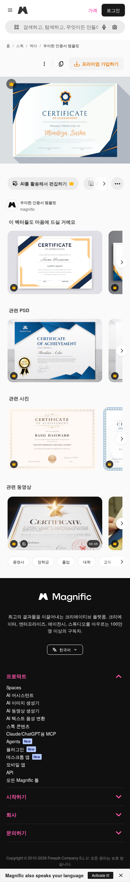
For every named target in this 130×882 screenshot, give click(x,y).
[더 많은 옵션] (44, 63)
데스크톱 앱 (23, 757)
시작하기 (16, 796)
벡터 (33, 45)
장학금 (43, 561)
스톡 (20, 45)
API (9, 772)
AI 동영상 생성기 (22, 710)
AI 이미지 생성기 (22, 702)
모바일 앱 (15, 764)
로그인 (113, 10)
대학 (87, 561)
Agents (18, 741)
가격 (92, 10)
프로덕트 (16, 676)
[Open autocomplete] (14, 27)
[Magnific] (65, 598)
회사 (11, 814)
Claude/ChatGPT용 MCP (31, 734)
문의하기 (16, 832)
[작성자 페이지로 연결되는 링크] (12, 205)
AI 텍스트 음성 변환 (25, 718)
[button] (65, 650)
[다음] (104, 183)
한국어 (65, 649)
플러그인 (20, 749)
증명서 (18, 561)
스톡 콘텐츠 (18, 726)
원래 (36, 84)
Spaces (13, 687)
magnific (27, 209)
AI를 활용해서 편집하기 (39, 185)
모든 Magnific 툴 (22, 780)
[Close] (121, 875)
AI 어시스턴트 (20, 695)
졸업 (66, 561)
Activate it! (100, 875)
